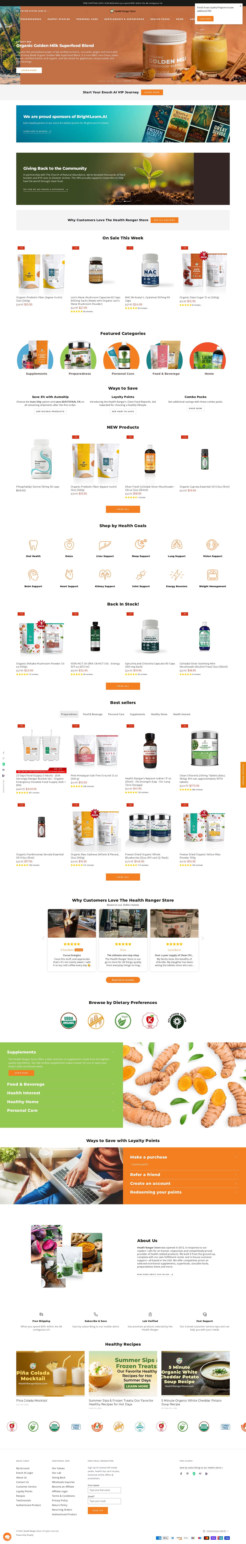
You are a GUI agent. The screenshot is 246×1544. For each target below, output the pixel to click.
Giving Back (58, 1477)
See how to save (123, 411)
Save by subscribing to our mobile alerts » (201, 1467)
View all (123, 509)
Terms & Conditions (63, 1495)
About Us (21, 1477)
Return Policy (59, 1505)
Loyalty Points (24, 1491)
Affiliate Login (60, 1491)
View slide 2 (110, 78)
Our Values (58, 1468)
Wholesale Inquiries (63, 1482)
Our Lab (56, 1472)
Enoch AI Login (24, 1472)
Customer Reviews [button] (243, 774)
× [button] (240, 6)
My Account (23, 1468)
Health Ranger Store (32, 1531)
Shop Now (195, 408)
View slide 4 (127, 78)
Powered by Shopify (24, 1535)
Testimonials (23, 1500)
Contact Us (22, 1482)
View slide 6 (144, 78)
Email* (91, 1496)
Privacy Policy (60, 1500)
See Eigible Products (50, 411)
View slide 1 (101, 78)
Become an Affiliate (63, 1486)
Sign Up (98, 1510)
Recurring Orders (62, 1509)
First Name (93, 1485)
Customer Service (26, 1486)
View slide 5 (135, 78)
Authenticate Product (28, 1505)
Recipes (20, 1495)
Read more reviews (123, 979)
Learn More (29, 51)
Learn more (205, 18)
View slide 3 (118, 78)
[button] (44, 938)
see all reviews (164, 220)
